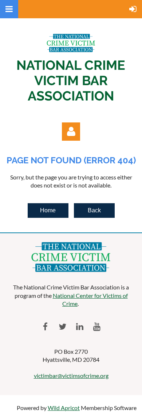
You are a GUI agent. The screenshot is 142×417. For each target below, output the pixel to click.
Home (48, 210)
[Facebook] (45, 326)
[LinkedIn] (79, 326)
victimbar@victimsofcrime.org (71, 375)
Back (94, 210)
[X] (62, 326)
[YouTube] (96, 326)
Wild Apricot (64, 407)
